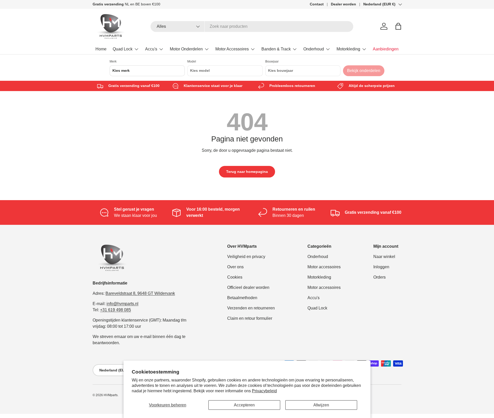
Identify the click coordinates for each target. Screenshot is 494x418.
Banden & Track (276, 49)
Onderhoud (313, 49)
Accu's (151, 49)
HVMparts (111, 395)
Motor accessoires (324, 267)
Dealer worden (343, 4)
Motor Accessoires (232, 49)
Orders (379, 277)
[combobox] (252, 26)
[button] (398, 26)
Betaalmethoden (242, 298)
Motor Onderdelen (186, 49)
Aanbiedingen (386, 49)
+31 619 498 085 (115, 310)
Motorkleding (348, 49)
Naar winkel (384, 256)
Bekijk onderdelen (363, 70)
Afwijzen (321, 405)
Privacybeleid (264, 391)
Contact (317, 4)
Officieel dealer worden (248, 287)
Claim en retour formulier (249, 318)
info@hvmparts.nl (122, 303)
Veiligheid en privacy (246, 256)
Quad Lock (123, 49)
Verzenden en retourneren (251, 308)
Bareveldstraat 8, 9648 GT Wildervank (140, 293)
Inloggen (381, 267)
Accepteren (244, 405)
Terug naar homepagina (247, 172)
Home (101, 49)
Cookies (234, 277)
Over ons (235, 267)
